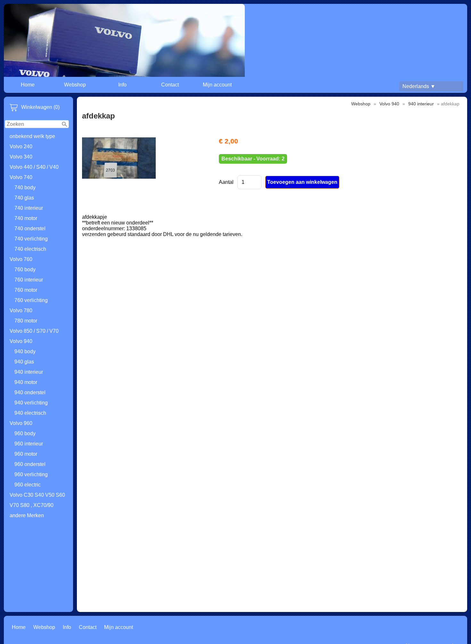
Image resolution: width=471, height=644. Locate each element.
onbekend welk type (32, 136)
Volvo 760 (21, 259)
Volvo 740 (21, 177)
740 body (25, 187)
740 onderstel (29, 228)
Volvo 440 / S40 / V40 (34, 167)
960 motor (25, 454)
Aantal (226, 182)
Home (28, 84)
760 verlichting (31, 300)
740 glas (24, 197)
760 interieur (28, 279)
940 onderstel (29, 392)
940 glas (24, 361)
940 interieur (28, 372)
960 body (25, 433)
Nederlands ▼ (418, 86)
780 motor (25, 320)
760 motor (25, 290)
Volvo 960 (21, 423)
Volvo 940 (21, 341)
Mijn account (217, 84)
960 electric (27, 484)
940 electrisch (30, 413)
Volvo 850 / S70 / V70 (34, 331)
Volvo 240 (21, 146)
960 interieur (28, 443)
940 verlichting (31, 402)
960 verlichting (31, 474)
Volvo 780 (21, 310)
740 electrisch (30, 249)
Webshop (75, 84)
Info (122, 84)
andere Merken (27, 515)
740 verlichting (31, 238)
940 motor (25, 382)
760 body (25, 269)
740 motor (25, 218)
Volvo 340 (21, 156)
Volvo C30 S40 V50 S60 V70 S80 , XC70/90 (37, 500)
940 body (25, 351)
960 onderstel (29, 464)
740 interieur (28, 208)
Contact (170, 84)
